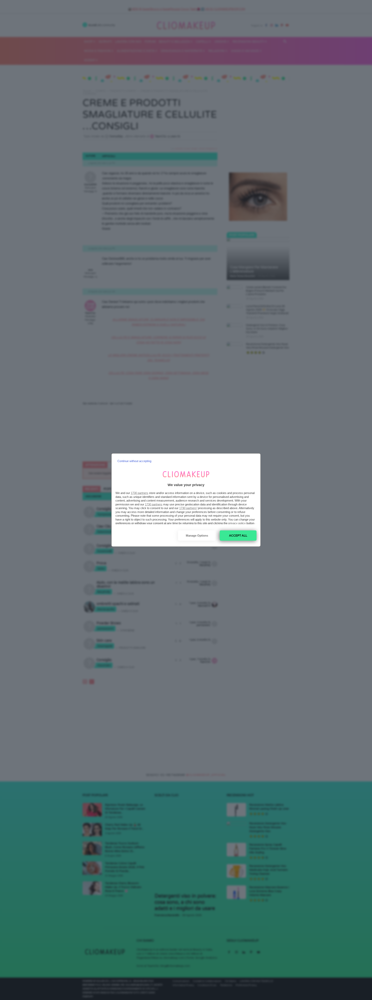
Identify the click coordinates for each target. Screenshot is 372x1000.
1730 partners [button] (139, 493)
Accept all (238, 535)
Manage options (197, 535)
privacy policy (237, 523)
